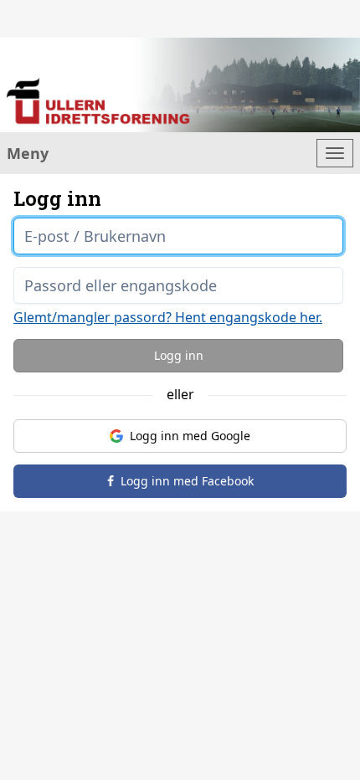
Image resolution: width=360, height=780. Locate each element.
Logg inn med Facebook (187, 481)
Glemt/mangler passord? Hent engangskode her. (167, 317)
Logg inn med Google (190, 436)
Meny (28, 153)
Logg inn (178, 355)
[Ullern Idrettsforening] (180, 85)
